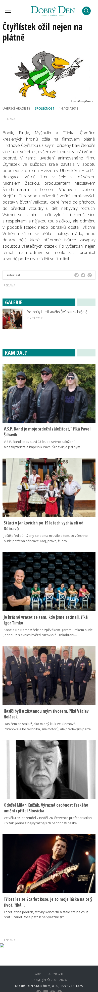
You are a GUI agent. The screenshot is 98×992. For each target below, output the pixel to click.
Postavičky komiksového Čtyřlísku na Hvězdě (56, 312)
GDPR (38, 974)
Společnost (45, 108)
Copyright (55, 974)
